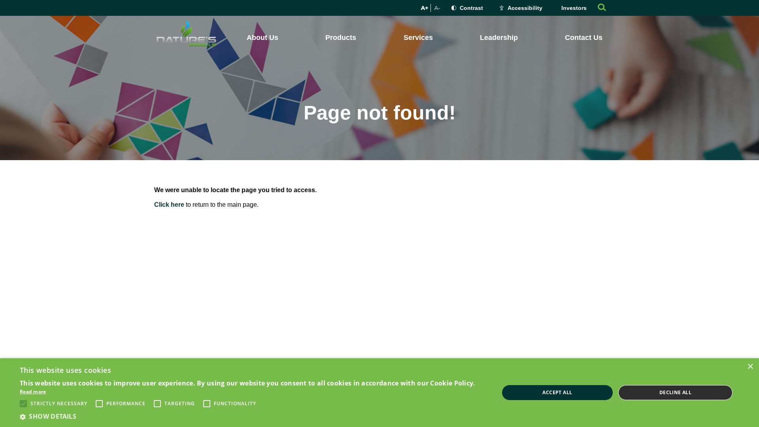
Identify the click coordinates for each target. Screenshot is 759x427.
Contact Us (583, 38)
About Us (262, 38)
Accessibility (525, 8)
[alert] (379, 392)
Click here (169, 204)
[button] (252, 416)
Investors (574, 8)
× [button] (750, 367)
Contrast (471, 8)
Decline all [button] (675, 392)
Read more (33, 391)
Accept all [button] (557, 392)
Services (418, 38)
